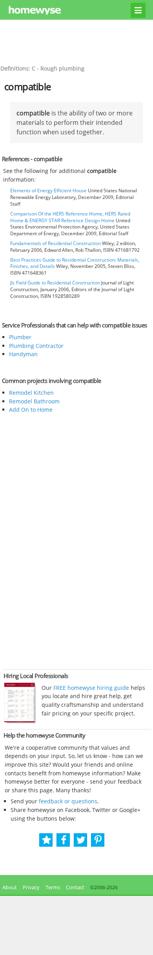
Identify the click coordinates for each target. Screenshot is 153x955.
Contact (75, 887)
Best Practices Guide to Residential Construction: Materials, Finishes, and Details (74, 263)
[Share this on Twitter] (81, 840)
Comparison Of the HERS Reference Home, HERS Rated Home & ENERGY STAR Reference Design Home (70, 217)
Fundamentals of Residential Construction (55, 243)
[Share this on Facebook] (64, 840)
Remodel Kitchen (31, 392)
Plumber (20, 337)
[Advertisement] (76, 41)
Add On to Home (31, 409)
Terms (53, 887)
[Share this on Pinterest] (98, 840)
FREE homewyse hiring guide (90, 687)
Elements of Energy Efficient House (48, 190)
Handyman (23, 354)
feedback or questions (68, 801)
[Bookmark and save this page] (46, 840)
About (8, 887)
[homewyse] (77, 11)
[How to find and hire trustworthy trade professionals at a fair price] (20, 721)
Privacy (31, 887)
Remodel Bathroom (34, 401)
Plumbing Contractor (36, 345)
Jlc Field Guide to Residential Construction (55, 282)
